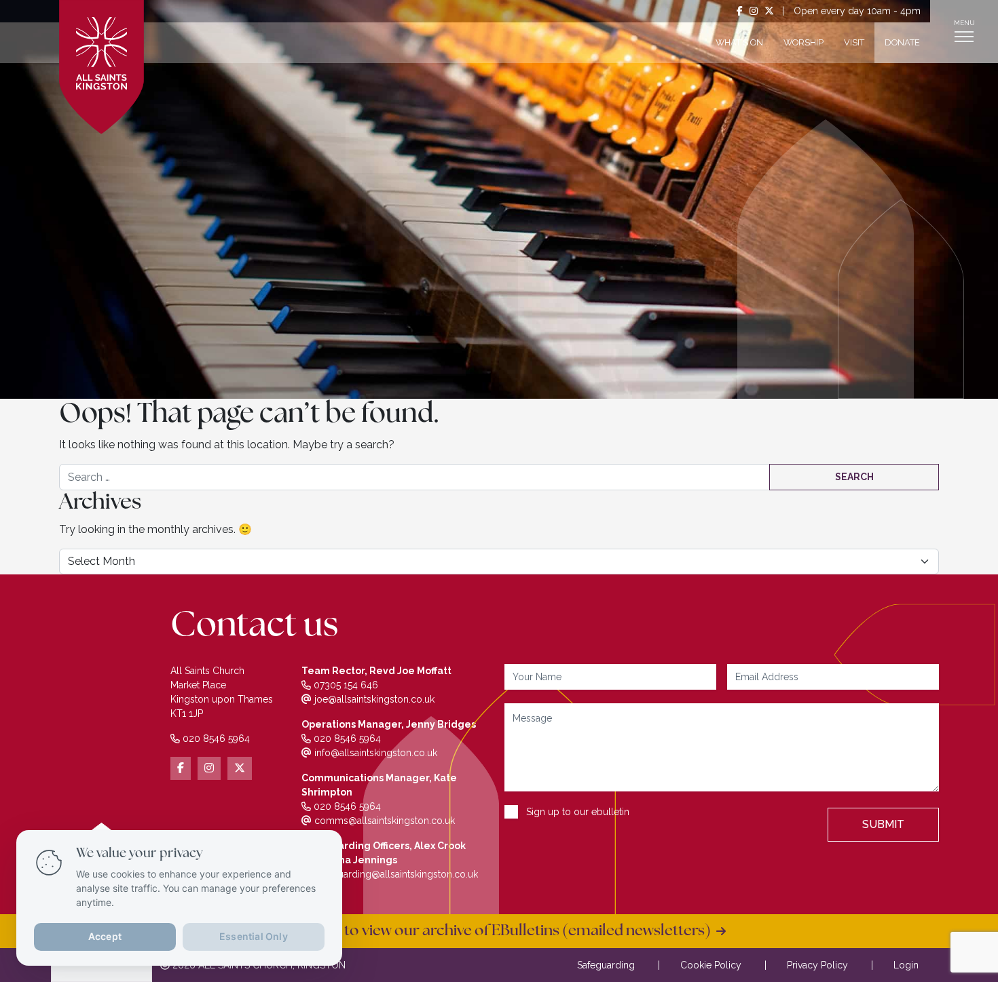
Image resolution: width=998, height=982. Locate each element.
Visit (854, 42)
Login (906, 965)
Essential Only (253, 936)
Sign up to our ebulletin (577, 811)
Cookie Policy (710, 965)
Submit (883, 824)
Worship (803, 42)
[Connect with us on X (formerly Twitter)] (769, 11)
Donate (902, 42)
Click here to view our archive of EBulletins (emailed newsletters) (494, 931)
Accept (105, 936)
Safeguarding (606, 965)
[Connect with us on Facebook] (740, 11)
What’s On (739, 42)
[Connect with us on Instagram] (754, 11)
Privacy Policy (817, 965)
